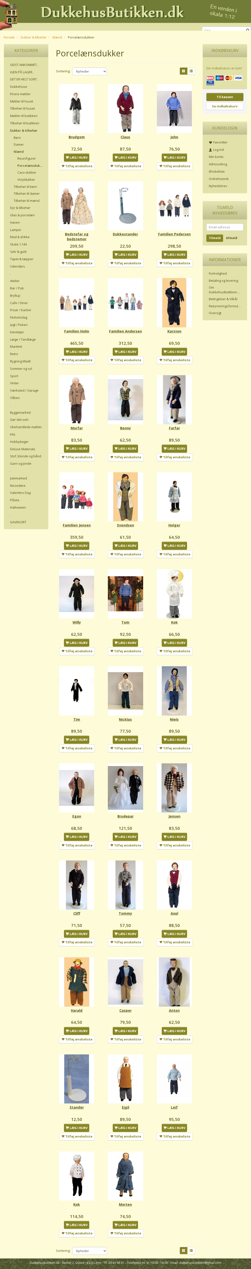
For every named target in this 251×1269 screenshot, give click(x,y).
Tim (76, 719)
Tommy (125, 913)
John (174, 137)
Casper (125, 1010)
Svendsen (125, 525)
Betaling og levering (223, 280)
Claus (125, 137)
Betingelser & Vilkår (223, 299)
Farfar (174, 428)
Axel (174, 913)
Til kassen (225, 97)
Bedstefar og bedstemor (76, 236)
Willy (77, 622)
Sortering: (63, 71)
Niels (174, 719)
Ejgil (125, 1107)
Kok (174, 622)
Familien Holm (76, 331)
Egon (76, 816)
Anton (174, 1010)
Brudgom (77, 137)
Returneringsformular (225, 306)
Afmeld (231, 238)
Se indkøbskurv (225, 106)
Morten (125, 1204)
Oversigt (215, 313)
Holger (174, 525)
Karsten (174, 331)
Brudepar (125, 816)
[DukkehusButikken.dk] (125, 14)
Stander (77, 1107)
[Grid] (184, 71)
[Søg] (248, 30)
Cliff (76, 913)
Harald (76, 1010)
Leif (174, 1107)
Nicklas (125, 719)
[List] (191, 71)
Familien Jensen (77, 525)
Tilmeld (215, 238)
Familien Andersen (125, 331)
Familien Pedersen (174, 234)
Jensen (174, 816)
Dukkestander (125, 234)
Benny (125, 428)
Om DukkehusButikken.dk (225, 289)
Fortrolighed (218, 273)
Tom (125, 622)
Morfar (77, 428)
